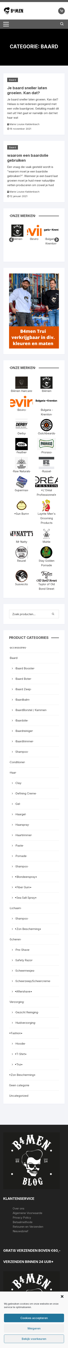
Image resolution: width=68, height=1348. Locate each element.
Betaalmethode (22, 1222)
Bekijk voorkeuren (34, 1339)
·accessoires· (18, 647)
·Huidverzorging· (25, 1023)
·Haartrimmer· (23, 835)
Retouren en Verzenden (28, 1226)
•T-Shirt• (21, 1054)
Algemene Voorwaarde (27, 1213)
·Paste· (19, 845)
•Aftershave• (23, 991)
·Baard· (13, 658)
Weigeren (34, 1328)
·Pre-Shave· (22, 950)
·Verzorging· (16, 1002)
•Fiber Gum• (23, 887)
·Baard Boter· (23, 679)
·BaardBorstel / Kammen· (31, 710)
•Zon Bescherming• (28, 929)
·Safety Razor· (24, 960)
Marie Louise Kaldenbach (24, 124)
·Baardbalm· (22, 699)
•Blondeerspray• (26, 877)
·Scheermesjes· (25, 970)
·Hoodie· (20, 1043)
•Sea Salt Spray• (26, 897)
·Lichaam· (15, 908)
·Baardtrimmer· (24, 741)
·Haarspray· (22, 824)
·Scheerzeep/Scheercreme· (33, 981)
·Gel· (18, 804)
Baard (12, 79)
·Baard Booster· (25, 668)
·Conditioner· (17, 762)
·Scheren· (15, 939)
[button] (62, 1296)
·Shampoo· (22, 752)
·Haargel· (20, 814)
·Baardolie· (21, 720)
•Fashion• (15, 1033)
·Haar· (12, 772)
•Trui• (19, 1064)
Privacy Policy (22, 1217)
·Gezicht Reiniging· (27, 1012)
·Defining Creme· (26, 793)
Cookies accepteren (34, 1318)
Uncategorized (18, 1095)
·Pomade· (21, 856)
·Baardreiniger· (24, 731)
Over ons (18, 1208)
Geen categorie (19, 1085)
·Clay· (18, 783)
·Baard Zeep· (23, 689)
